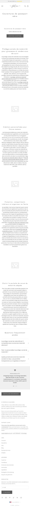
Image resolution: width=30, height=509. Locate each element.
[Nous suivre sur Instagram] (6, 497)
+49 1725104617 (16, 433)
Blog (2, 448)
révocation (4, 467)
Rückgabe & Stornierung (7, 472)
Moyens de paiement (6, 474)
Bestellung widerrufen (11, 394)
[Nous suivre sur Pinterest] (9, 497)
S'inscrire (7, 492)
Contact (3, 440)
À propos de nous (5, 450)
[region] (15, 376)
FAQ (2, 445)
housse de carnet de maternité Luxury (18, 222)
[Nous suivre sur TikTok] (13, 497)
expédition (4, 470)
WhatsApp (24, 433)
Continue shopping (15, 36)
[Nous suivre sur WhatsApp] (21, 497)
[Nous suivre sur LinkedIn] (17, 497)
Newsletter (4, 443)
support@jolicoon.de (6, 433)
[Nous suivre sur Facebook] (2, 497)
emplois (3, 453)
